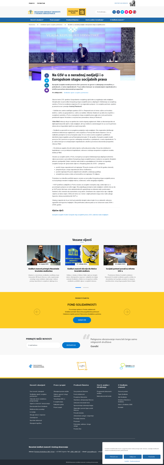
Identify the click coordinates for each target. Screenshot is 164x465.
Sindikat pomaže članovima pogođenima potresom (82, 312)
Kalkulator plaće (59, 404)
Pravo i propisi (54, 20)
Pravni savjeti (58, 407)
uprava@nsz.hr (92, 452)
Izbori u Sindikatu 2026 (125, 404)
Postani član (41, 3)
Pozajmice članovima (80, 397)
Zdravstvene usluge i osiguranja (84, 416)
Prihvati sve (114, 457)
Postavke (151, 457)
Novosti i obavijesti (36, 20)
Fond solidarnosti (82, 304)
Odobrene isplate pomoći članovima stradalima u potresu (82, 314)
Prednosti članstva (72, 20)
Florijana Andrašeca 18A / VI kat (44, 452)
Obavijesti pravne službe (61, 391)
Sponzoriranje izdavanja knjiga (83, 405)
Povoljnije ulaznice (79, 418)
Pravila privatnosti (135, 461)
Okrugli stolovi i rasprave (37, 415)
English (134, 12)
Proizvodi (77, 421)
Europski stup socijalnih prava (78, 215)
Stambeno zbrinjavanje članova (83, 400)
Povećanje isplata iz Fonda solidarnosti (82, 309)
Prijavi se (32, 3)
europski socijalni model (60, 215)
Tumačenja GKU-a (59, 399)
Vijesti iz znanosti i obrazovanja (40, 403)
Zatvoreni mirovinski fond (81, 403)
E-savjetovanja (58, 402)
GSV (90, 215)
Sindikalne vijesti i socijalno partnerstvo (51, 24)
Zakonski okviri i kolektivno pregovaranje (38, 400)
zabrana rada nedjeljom (100, 215)
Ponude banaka (79, 413)
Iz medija (32, 412)
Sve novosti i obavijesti (37, 391)
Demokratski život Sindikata (38, 406)
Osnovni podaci (123, 391)
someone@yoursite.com (46, 90)
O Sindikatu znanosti (116, 20)
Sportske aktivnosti (36, 420)
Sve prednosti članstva (81, 391)
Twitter (122, 12)
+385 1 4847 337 (75, 452)
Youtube (130, 12)
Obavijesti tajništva (36, 423)
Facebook (118, 12)
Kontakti (120, 407)
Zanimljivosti (34, 417)
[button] (78, 287)
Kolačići (127, 461)
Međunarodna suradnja (37, 409)
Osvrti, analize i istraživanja (94, 20)
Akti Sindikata (122, 397)
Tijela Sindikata (123, 394)
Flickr (126, 12)
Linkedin (46, 85)
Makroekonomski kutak (104, 396)
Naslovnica (32, 24)
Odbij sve (133, 457)
